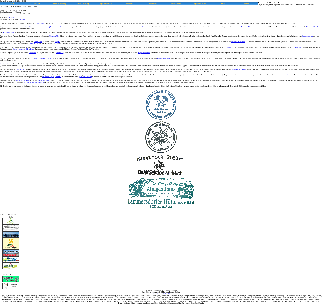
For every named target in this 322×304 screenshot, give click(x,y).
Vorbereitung (129, 4)
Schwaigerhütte (40, 23)
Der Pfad (58, 77)
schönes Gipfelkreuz (238, 42)
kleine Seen (32, 53)
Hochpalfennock (307, 36)
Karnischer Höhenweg (58, 4)
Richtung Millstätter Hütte (52, 27)
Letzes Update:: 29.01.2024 (161, 294)
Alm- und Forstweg (103, 75)
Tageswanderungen (105, 4)
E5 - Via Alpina (35, 4)
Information (153, 4)
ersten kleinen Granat (239, 69)
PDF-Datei (11, 17)
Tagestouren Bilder (199, 4)
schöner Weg (60, 53)
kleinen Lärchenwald (243, 27)
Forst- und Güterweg (29, 27)
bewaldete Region (48, 77)
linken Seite (299, 47)
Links (223, 4)
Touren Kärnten (176, 4)
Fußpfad (57, 42)
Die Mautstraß (39, 82)
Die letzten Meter (44, 80)
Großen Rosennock (163, 58)
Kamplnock (38, 42)
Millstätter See (29, 82)
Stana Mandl (21, 69)
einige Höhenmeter (144, 53)
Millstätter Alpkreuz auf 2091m (41, 58)
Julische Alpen (34, 43)
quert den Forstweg (85, 77)
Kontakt (246, 4)
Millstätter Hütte (8, 32)
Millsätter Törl (54, 36)
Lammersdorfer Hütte (22, 80)
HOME (11, 4)
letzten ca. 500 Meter (313, 27)
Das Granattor (4, 64)
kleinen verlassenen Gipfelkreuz (23, 49)
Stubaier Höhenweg (82, 4)
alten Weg (140, 27)
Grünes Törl (229, 47)
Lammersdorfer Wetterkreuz (283, 75)
